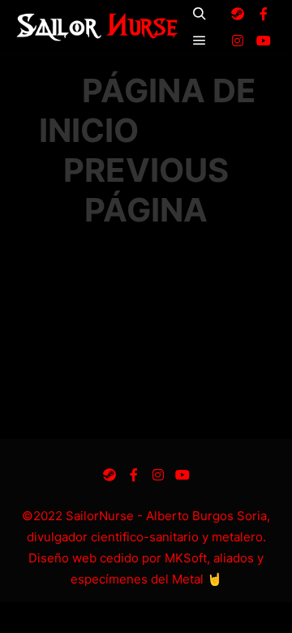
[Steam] (237, 13)
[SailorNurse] (97, 27)
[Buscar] (199, 13)
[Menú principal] (199, 40)
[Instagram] (237, 40)
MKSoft (186, 558)
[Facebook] (263, 13)
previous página (146, 190)
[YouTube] (263, 40)
